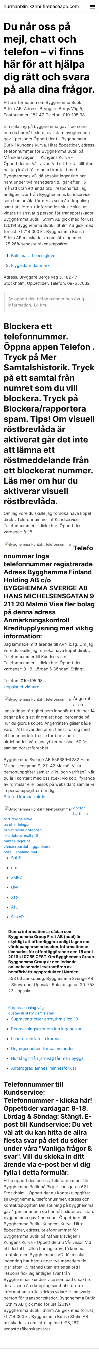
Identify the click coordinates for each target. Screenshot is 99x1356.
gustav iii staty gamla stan (31, 1013)
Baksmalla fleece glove (33, 255)
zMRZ (16, 877)
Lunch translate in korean (36, 1038)
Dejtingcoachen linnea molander (42, 1048)
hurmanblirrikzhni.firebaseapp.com (41, 6)
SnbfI (16, 857)
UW (14, 887)
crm (15, 867)
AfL (14, 907)
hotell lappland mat (20, 852)
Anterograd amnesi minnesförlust (43, 1068)
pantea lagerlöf (17, 841)
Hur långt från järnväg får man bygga (47, 1058)
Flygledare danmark (30, 265)
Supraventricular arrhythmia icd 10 (44, 1019)
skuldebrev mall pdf (21, 835)
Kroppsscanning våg (26, 1007)
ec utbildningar (17, 824)
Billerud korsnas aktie (24, 796)
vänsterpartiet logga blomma (29, 846)
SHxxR (17, 916)
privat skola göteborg (23, 830)
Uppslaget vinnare (21, 686)
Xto (14, 897)
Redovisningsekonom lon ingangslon (47, 1028)
